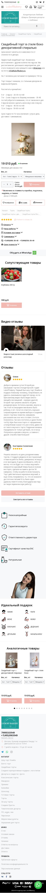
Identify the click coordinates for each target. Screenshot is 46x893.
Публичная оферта (9, 859)
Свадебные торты (23, 211)
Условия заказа (7, 834)
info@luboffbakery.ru (17, 71)
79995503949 (10, 2)
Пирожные (5, 815)
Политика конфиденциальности (14, 864)
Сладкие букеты (8, 805)
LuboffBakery (13, 6)
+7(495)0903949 (9, 735)
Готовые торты (7, 795)
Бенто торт (6, 763)
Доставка (5, 848)
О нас (3, 831)
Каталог (5, 211)
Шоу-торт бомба (8, 760)
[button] (14, 708)
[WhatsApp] (34, 253)
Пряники (4, 784)
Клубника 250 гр (8, 285)
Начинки (4, 841)
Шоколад (5, 791)
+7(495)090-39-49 (11, 240)
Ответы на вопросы (9, 844)
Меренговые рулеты (9, 819)
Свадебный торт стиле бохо (33, 671)
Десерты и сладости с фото (13, 774)
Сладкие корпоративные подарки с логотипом (20, 770)
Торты (12, 211)
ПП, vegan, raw (7, 812)
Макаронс (5, 781)
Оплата (4, 851)
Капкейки (5, 788)
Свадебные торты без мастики (31, 214)
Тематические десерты (11, 808)
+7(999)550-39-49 (27, 240)
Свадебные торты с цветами (11, 214)
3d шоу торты (7, 802)
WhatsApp (37, 68)
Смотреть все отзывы (23, 499)
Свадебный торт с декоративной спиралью (11, 671)
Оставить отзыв (23, 493)
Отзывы (4, 837)
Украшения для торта (10, 822)
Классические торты (9, 777)
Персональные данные (10, 868)
